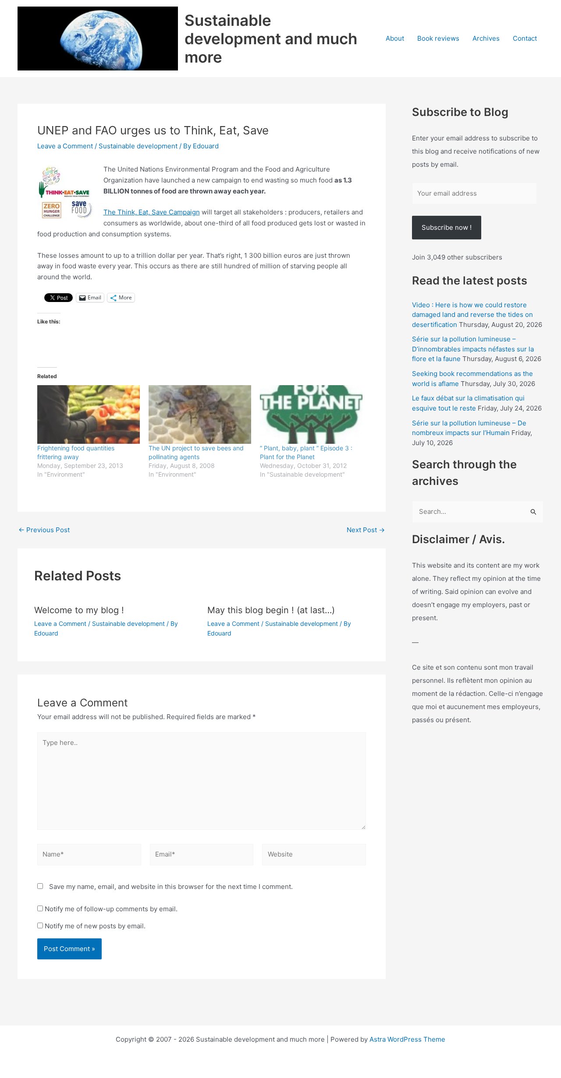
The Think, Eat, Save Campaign (151, 212)
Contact (525, 38)
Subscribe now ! (447, 227)
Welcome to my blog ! (79, 610)
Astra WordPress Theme (407, 1039)
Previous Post (44, 530)
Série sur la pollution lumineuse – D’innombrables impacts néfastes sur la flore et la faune (473, 349)
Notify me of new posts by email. (95, 926)
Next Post (366, 530)
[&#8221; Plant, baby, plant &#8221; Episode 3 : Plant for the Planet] (311, 414)
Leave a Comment (65, 146)
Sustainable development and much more (271, 38)
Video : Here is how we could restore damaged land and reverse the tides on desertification (472, 315)
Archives (486, 38)
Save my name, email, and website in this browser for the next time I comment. (171, 886)
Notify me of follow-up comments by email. (111, 909)
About (395, 38)
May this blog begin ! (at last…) (271, 610)
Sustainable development (138, 146)
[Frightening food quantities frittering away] (88, 414)
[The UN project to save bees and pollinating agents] (200, 414)
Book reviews (438, 38)
